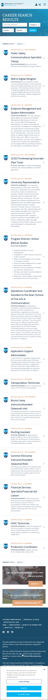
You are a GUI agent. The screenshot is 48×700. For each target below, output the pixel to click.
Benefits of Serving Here (26, 603)
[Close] (44, 669)
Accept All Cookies (24, 694)
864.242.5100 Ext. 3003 (11, 622)
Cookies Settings (24, 682)
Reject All (24, 688)
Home (4, 625)
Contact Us (19, 628)
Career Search (14, 625)
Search (33, 30)
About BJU (8, 628)
